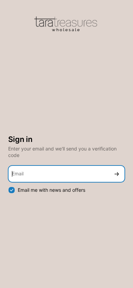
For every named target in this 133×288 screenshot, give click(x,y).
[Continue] (116, 174)
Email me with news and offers (51, 190)
